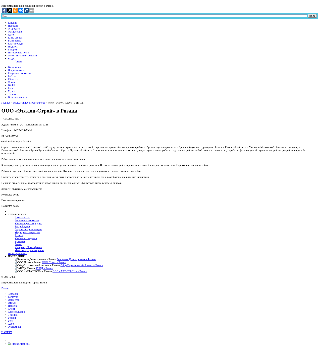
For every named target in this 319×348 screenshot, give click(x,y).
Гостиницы (14, 67)
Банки (18, 244)
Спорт (11, 82)
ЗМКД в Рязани (44, 268)
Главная (12, 22)
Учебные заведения (26, 238)
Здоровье (13, 293)
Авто (11, 34)
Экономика (14, 326)
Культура (20, 241)
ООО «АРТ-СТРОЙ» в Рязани (70, 271)
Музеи (11, 91)
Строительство (16, 311)
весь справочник (17, 253)
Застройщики (22, 226)
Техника (12, 314)
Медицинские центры (27, 232)
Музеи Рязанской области (22, 55)
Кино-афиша (15, 37)
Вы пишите (14, 40)
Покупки (13, 305)
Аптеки (19, 235)
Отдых (12, 302)
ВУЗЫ (11, 85)
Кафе (11, 88)
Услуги (12, 317)
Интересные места (18, 52)
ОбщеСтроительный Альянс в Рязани (81, 265)
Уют (10, 320)
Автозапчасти (22, 217)
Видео (11, 58)
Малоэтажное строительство (29, 102)
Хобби (11, 323)
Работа (12, 76)
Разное (5, 288)
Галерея (12, 49)
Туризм (12, 94)
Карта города (15, 43)
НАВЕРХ (6, 332)
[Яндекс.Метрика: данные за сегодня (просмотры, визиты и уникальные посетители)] (19, 343)
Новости (13, 25)
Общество (13, 299)
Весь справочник (17, 97)
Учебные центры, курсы (28, 223)
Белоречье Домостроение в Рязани (76, 259)
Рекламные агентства (27, 220)
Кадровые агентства (19, 73)
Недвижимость (16, 70)
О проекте (14, 28)
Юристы (13, 79)
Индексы (13, 46)
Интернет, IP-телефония (28, 247)
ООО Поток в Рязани (54, 262)
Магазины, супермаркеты (29, 250)
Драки (18, 61)
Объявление (15, 31)
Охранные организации (28, 229)
